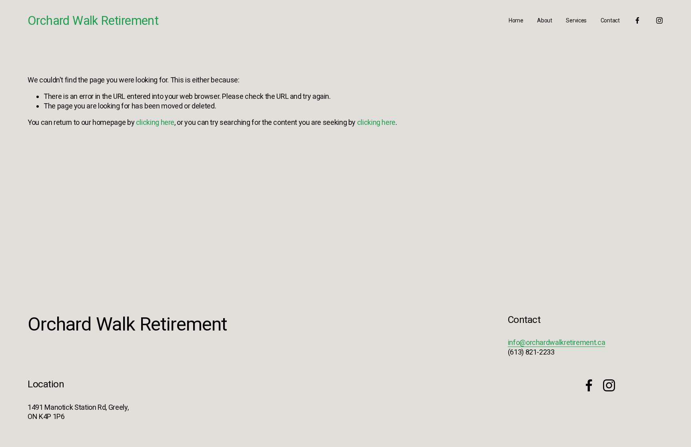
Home (516, 20)
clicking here (155, 122)
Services (576, 20)
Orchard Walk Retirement (93, 21)
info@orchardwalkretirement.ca (556, 342)
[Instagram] (659, 20)
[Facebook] (637, 20)
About (544, 20)
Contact (610, 20)
